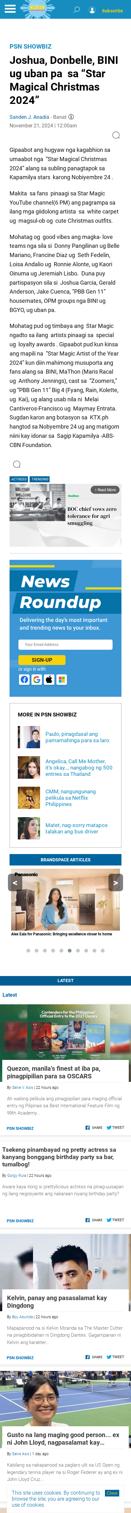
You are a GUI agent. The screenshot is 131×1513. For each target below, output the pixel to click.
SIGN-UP (42, 660)
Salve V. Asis (22, 1087)
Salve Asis (20, 1454)
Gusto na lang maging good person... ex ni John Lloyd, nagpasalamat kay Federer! (63, 1438)
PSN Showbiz (31, 46)
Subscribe (112, 10)
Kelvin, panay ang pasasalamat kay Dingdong (57, 1301)
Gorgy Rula (16, 1175)
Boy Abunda (22, 1317)
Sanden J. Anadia (29, 117)
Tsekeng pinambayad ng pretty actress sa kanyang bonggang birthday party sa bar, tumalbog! (59, 1157)
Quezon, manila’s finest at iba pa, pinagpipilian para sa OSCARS (53, 1072)
